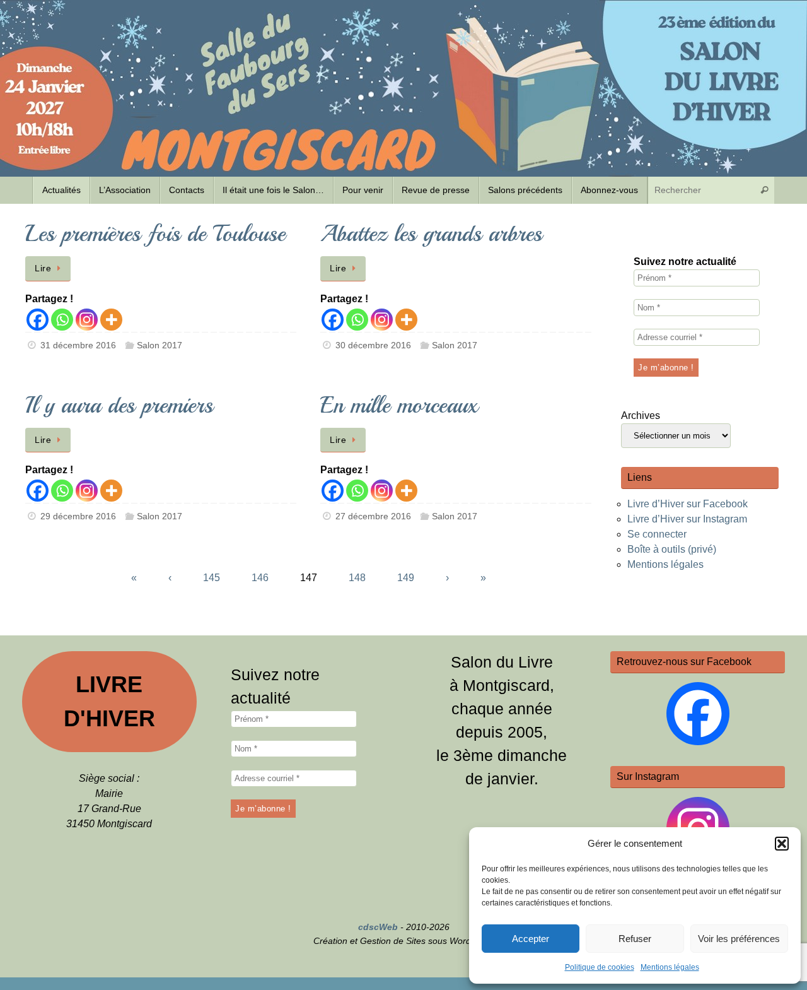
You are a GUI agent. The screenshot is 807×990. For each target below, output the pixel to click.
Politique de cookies (599, 967)
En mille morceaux (399, 405)
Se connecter (657, 534)
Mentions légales (670, 967)
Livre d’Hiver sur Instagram (687, 519)
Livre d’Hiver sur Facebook (687, 503)
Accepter (530, 938)
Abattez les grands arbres (431, 234)
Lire (43, 268)
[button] (781, 843)
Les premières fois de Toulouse (155, 234)
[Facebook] (37, 320)
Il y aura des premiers (119, 405)
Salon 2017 (159, 345)
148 (357, 577)
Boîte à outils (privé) (671, 549)
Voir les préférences (739, 938)
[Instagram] (87, 320)
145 (211, 577)
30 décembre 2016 (373, 345)
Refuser (634, 938)
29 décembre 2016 (78, 516)
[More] (111, 320)
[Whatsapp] (62, 320)
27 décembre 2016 (373, 516)
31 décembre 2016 (78, 345)
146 (260, 577)
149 (405, 577)
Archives (640, 415)
